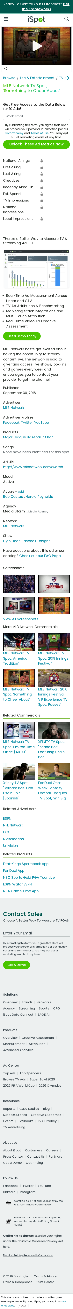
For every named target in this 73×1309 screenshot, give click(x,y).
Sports (44, 1008)
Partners (55, 1156)
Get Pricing (34, 1162)
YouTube (41, 422)
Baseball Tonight (35, 541)
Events (8, 1121)
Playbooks (25, 1121)
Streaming (27, 1008)
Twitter (27, 422)
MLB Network (13, 407)
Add (21, 492)
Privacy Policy (14, 133)
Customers (33, 1150)
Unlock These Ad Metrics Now (36, 144)
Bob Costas (13, 496)
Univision (10, 845)
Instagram (27, 1192)
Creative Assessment (38, 1038)
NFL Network (13, 825)
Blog (46, 1108)
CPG (56, 1008)
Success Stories (15, 1115)
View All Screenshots (20, 619)
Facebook (11, 422)
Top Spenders (30, 1073)
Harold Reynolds (39, 496)
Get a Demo (12, 1162)
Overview (10, 1002)
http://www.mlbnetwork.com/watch (33, 467)
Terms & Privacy (45, 1276)
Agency (9, 1008)
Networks (43, 1002)
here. (6, 1247)
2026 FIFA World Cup (19, 1085)
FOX (6, 832)
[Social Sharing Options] (5, 68)
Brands (27, 1002)
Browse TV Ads (14, 1079)
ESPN (7, 818)
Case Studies (29, 1108)
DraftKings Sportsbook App (25, 864)
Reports (9, 1108)
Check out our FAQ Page (40, 556)
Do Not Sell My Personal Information (28, 1255)
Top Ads (9, 1073)
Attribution (37, 1044)
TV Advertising (14, 1127)
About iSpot (12, 1150)
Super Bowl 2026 (42, 1079)
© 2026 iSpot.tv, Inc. (16, 1276)
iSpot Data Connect (18, 1014)
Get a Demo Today (21, 336)
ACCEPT (23, 1305)
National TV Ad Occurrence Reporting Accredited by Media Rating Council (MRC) (38, 1221)
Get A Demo (16, 965)
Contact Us (36, 1156)
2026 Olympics (50, 1085)
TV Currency (47, 1121)
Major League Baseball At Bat (28, 437)
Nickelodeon (13, 839)
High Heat (11, 541)
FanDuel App (13, 870)
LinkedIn (9, 1192)
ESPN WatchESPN (17, 884)
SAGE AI (43, 1014)
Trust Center (45, 1282)
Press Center (13, 1156)
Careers (52, 1150)
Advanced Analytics (18, 1050)
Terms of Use (40, 133)
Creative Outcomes (46, 1115)
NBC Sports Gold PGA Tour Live (29, 877)
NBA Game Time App (21, 891)
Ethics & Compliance (17, 1282)
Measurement (14, 1044)
